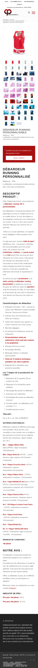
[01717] (32, 107)
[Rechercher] (28, 13)
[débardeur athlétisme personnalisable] (25, 68)
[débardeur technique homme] (32, 68)
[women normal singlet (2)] (32, 79)
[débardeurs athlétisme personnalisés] (19, 68)
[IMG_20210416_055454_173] (12, 101)
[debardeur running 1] (12, 118)
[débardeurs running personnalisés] (19, 43)
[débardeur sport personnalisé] (25, 62)
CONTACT (19, 4)
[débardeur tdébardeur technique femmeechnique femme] (6, 96)
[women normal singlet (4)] (6, 84)
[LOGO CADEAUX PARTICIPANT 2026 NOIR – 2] (16, 13)
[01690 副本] (32, 101)
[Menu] (32, 13)
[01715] (6, 112)
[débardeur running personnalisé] (19, 62)
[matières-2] (12, 123)
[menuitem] (6, 1)
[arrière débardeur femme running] (25, 118)
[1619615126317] (25, 107)
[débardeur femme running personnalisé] (19, 118)
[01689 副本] (6, 101)
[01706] (19, 101)
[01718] (19, 107)
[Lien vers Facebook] (30, 660)
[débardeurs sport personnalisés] (32, 62)
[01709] (25, 101)
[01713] (12, 112)
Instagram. (12, 588)
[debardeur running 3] (19, 112)
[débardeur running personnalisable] (12, 62)
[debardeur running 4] (32, 112)
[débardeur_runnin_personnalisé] (32, 96)
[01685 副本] (25, 96)
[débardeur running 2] (6, 118)
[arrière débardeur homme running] (6, 123)
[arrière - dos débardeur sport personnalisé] (6, 68)
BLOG (6, 1)
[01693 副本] (12, 107)
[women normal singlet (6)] (12, 90)
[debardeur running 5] (25, 112)
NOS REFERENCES (29, 1)
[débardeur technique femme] (25, 79)
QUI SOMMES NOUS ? (16, 1)
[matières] (19, 123)
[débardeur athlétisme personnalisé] (12, 68)
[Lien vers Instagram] (33, 660)
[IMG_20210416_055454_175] (6, 107)
